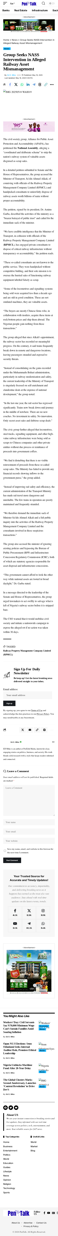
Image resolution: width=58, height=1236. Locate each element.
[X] (29, 912)
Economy (44, 1026)
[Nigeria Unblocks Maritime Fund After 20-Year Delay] (47, 1068)
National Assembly (28, 148)
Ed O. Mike (11, 75)
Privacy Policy (43, 713)
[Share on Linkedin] (28, 84)
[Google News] (53, 1213)
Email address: (10, 689)
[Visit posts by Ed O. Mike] (6, 742)
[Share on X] (16, 84)
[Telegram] (29, 925)
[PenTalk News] (29, 3)
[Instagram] (43, 912)
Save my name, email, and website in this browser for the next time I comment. (30, 850)
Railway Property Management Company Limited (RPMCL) (27, 653)
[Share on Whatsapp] (22, 84)
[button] (6, 3)
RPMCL (9, 244)
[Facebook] (15, 912)
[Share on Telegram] (34, 84)
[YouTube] (48, 1213)
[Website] (53, 742)
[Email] (30, 730)
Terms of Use (36, 710)
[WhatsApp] (43, 925)
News (15, 40)
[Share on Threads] (40, 84)
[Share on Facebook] (10, 84)
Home (6, 40)
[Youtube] (15, 925)
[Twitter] (11, 1107)
